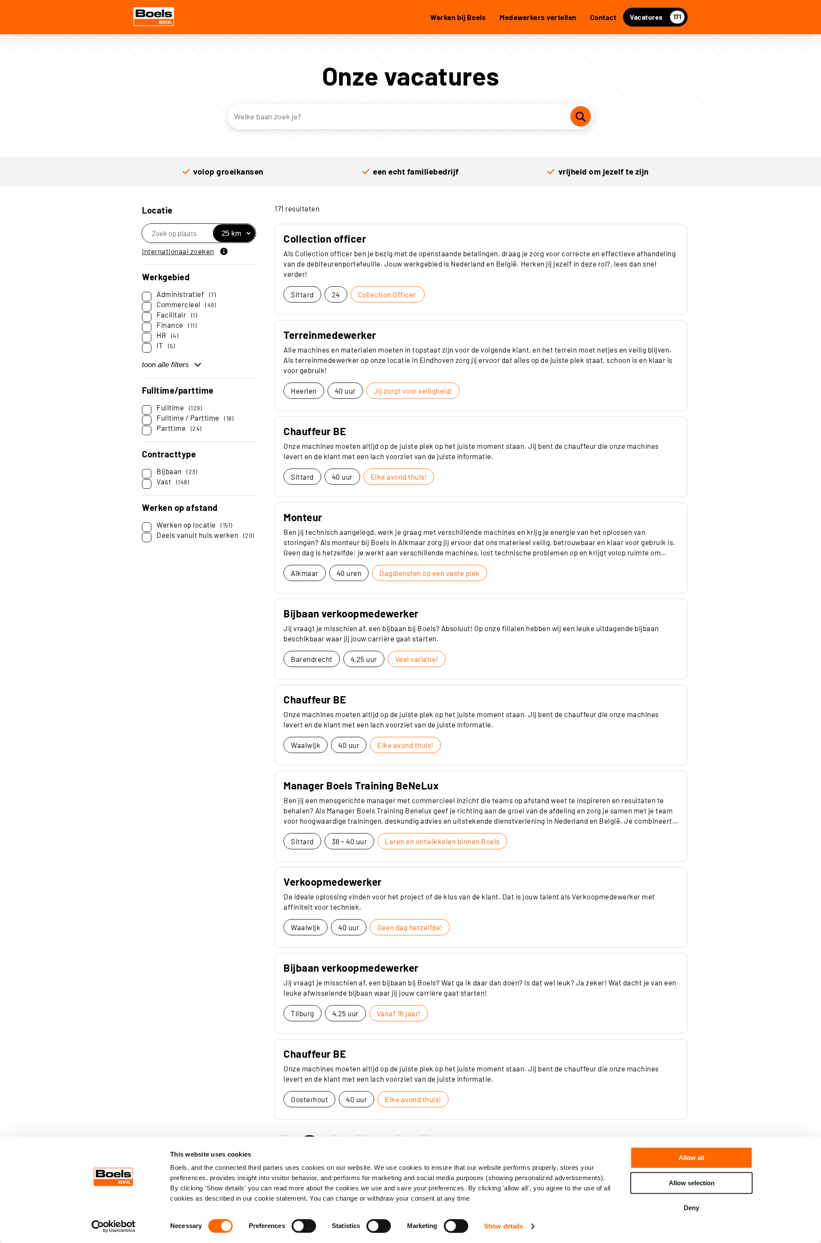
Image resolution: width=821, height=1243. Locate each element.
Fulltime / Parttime (195, 417)
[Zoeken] (581, 116)
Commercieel (186, 304)
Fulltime (179, 407)
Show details (503, 1226)
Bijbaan (177, 471)
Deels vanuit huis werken (205, 535)
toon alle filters (165, 365)
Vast (173, 481)
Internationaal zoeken (178, 251)
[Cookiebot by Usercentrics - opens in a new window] (113, 1226)
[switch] (304, 1226)
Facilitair (177, 314)
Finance (177, 324)
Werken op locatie (195, 524)
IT (166, 345)
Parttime (179, 428)
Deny (691, 1207)
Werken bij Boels (458, 17)
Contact (603, 17)
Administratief (186, 294)
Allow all (691, 1157)
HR (167, 335)
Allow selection (692, 1183)
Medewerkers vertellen (537, 17)
